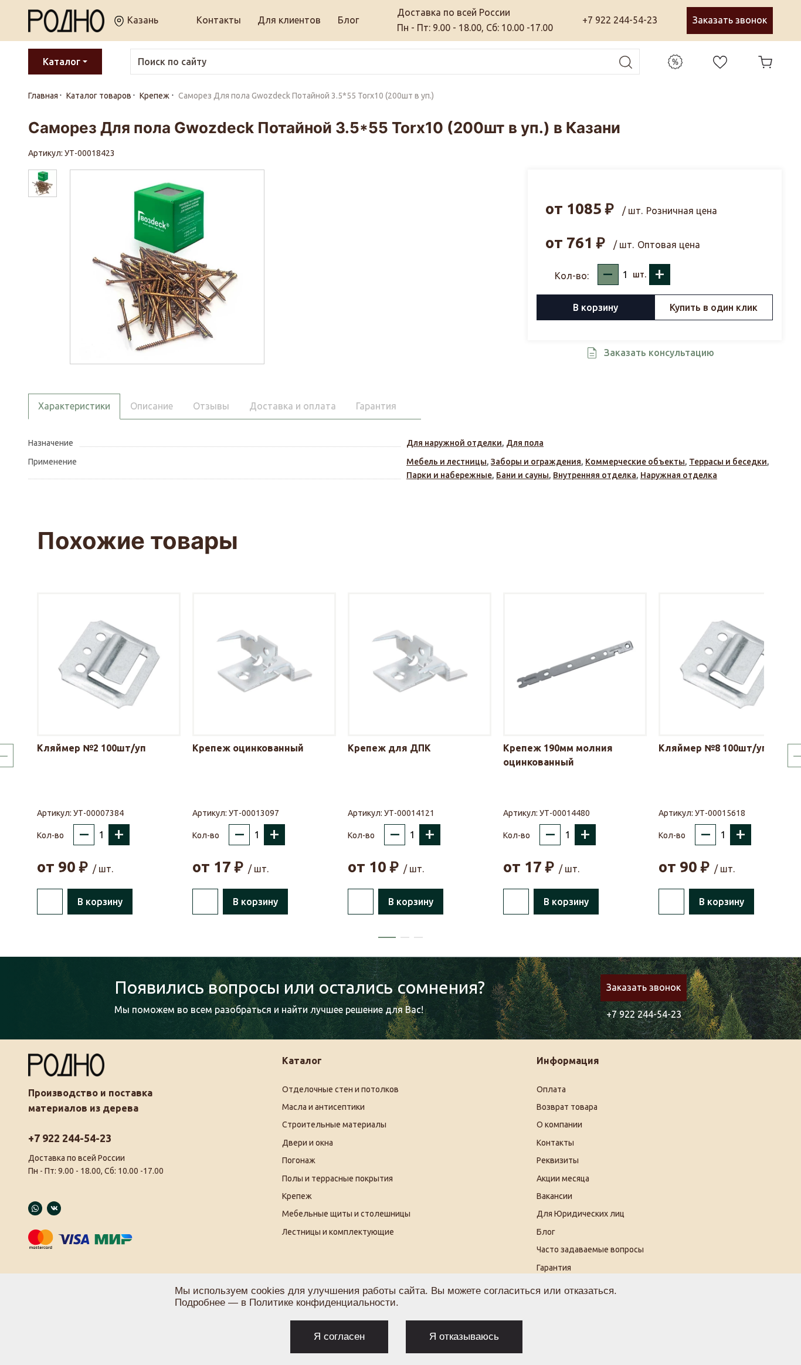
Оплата (551, 1089)
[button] (387, 937)
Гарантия (554, 1267)
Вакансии (554, 1196)
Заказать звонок (730, 20)
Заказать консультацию (659, 352)
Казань (141, 20)
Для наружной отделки (454, 443)
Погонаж (298, 1160)
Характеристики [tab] (74, 406)
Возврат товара (567, 1107)
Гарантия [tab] (376, 406)
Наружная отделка (678, 475)
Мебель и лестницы (446, 461)
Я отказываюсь (464, 1336)
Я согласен (339, 1336)
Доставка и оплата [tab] (292, 406)
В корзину (595, 307)
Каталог (61, 61)
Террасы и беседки (728, 461)
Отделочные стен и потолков (340, 1089)
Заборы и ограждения (536, 461)
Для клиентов (289, 20)
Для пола (525, 443)
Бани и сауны (522, 475)
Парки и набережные (449, 475)
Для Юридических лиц (580, 1213)
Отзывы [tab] (211, 406)
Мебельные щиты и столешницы (346, 1213)
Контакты (218, 20)
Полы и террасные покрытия (337, 1178)
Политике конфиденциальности (322, 1302)
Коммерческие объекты (635, 461)
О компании (559, 1124)
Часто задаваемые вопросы (590, 1249)
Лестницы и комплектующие (338, 1232)
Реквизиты (558, 1160)
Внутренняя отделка (594, 475)
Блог (348, 20)
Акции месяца (563, 1178)
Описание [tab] (151, 406)
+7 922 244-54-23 (619, 20)
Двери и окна (307, 1142)
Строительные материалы (334, 1124)
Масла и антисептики (323, 1107)
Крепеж (297, 1196)
